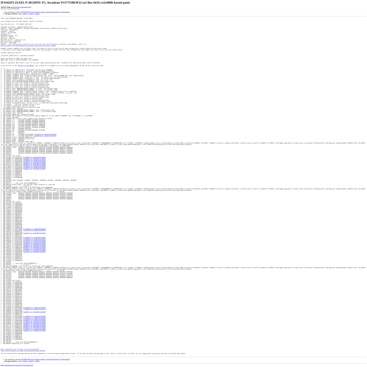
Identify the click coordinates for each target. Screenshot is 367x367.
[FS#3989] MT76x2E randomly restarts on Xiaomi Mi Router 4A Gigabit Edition (45, 12)
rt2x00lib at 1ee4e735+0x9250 (45, 134)
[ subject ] (31, 14)
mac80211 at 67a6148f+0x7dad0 (34, 158)
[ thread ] (25, 14)
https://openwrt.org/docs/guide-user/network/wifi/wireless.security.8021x (28, 45)
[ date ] (20, 14)
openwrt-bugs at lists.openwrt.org (21, 7)
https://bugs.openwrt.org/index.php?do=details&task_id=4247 (23, 350)
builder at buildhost (26, 65)
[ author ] (37, 14)
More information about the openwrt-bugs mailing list (17, 365)
